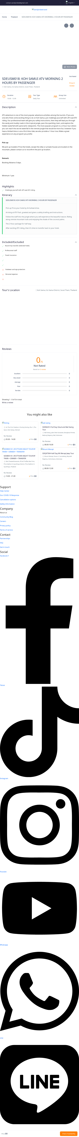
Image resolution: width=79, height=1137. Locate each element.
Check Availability (68, 1134)
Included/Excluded (13, 242)
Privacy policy (5, 525)
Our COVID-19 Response (9, 495)
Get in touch (5, 547)
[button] (70, 9)
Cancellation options (8, 499)
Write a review (8, 402)
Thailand (14, 17)
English (71, 3)
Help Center (4, 491)
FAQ (1, 543)
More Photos (71, 67)
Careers (3, 521)
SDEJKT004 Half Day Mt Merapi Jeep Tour (58, 453)
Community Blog (6, 517)
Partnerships (5, 538)
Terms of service (6, 530)
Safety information (7, 504)
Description (9, 107)
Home (4, 17)
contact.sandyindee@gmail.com (17, 3)
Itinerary (7, 195)
